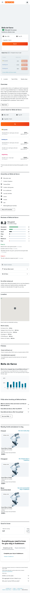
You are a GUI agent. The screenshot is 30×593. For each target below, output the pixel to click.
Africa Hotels (19, 588)
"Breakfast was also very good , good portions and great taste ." (14, 251)
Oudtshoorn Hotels (16, 589)
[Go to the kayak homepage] (9, 2)
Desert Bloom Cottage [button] (6, 448)
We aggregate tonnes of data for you (11, 578)
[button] (2, 2)
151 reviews (14, 30)
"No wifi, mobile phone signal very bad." (12, 258)
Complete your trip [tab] (8, 548)
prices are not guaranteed (7, 571)
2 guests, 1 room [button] (7, 40)
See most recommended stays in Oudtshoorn (23, 488)
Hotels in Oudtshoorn (9, 556)
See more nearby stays (23, 430)
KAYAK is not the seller (7, 575)
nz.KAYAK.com (8, 588)
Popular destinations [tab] (20, 548)
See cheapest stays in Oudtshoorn (24, 459)
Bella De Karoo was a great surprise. (11, 246)
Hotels (14, 588)
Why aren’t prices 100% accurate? (11, 581)
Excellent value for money (9, 248)
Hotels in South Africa (6, 589)
